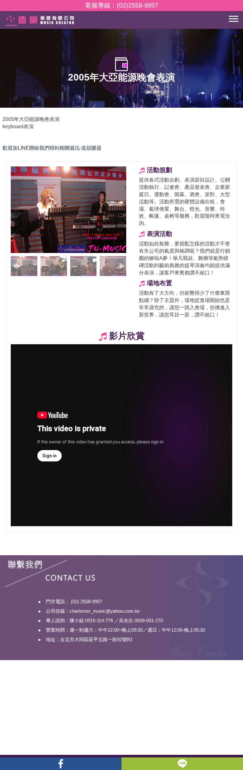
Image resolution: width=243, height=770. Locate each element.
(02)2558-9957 (137, 5)
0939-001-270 (148, 620)
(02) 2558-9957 (86, 601)
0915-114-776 (99, 620)
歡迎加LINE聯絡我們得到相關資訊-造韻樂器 (52, 148)
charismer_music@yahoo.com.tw (105, 611)
